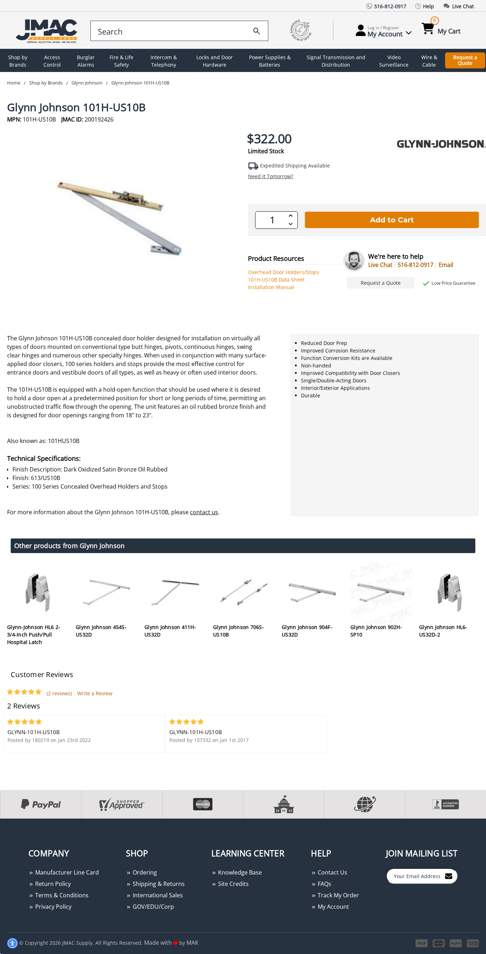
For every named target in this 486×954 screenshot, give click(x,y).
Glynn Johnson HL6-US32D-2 (443, 631)
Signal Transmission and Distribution (336, 61)
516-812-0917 (415, 265)
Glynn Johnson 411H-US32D (170, 631)
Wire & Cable (429, 61)
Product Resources (276, 258)
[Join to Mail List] (448, 876)
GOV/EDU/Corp (152, 907)
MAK (192, 943)
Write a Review (94, 693)
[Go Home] (47, 30)
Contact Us (331, 872)
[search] (256, 29)
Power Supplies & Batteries (270, 61)
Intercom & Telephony (163, 61)
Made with (158, 943)
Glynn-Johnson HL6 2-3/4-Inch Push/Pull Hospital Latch (33, 634)
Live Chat (380, 265)
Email (446, 265)
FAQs (323, 884)
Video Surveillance (393, 61)
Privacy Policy (53, 907)
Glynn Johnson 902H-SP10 (376, 631)
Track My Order (337, 895)
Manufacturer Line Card (66, 872)
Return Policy (52, 884)
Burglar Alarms (86, 61)
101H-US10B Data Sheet (276, 279)
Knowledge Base (239, 872)
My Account (332, 907)
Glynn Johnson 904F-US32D (307, 631)
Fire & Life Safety (121, 61)
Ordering (144, 872)
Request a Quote (465, 60)
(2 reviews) (59, 693)
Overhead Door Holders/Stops (283, 272)
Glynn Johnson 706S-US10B (238, 631)
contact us (204, 512)
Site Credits (233, 884)
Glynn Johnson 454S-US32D (101, 631)
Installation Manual (271, 287)
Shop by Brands (17, 61)
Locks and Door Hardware (214, 61)
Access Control (52, 61)
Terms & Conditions (61, 895)
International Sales (157, 895)
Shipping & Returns (158, 884)
